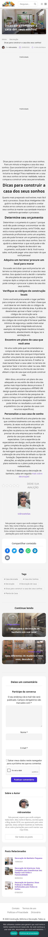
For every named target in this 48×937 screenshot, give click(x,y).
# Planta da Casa (11, 593)
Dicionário (36, 912)
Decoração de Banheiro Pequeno (28, 858)
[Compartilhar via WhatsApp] (28, 550)
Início (4, 39)
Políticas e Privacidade (17, 912)
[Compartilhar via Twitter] (14, 550)
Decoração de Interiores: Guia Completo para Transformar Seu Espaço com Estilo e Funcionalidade (28, 871)
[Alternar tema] (42, 4)
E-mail (24, 748)
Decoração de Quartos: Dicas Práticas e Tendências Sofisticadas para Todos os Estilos (27, 885)
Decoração (10, 20)
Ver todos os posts (24, 837)
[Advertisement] (24, 82)
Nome (24, 732)
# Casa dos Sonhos (31, 579)
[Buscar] (36, 3)
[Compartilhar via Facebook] (7, 550)
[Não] (45, 929)
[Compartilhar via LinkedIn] (21, 550)
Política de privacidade (29, 933)
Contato (15, 908)
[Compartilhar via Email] (7, 557)
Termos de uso (29, 908)
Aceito (13, 933)
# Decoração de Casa (28, 584)
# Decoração (9, 584)
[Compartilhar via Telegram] (34, 550)
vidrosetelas (13, 47)
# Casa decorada (11, 579)
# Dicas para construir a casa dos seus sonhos (23, 588)
